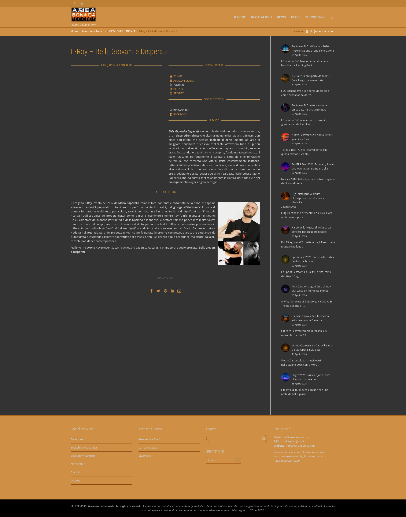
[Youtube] (81, 3)
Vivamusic (145, 456)
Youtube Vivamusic (83, 456)
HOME (241, 17)
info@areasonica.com (296, 437)
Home (74, 31)
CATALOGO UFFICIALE (122, 31)
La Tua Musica (148, 447)
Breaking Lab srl (314, 456)
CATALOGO (263, 17)
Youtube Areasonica (84, 447)
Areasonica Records (94, 31)
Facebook (77, 439)
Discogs (76, 480)
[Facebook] (74, 3)
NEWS (281, 17)
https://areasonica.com (300, 445)
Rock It (75, 472)
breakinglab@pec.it (292, 441)
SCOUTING (316, 17)
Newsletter (78, 464)
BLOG (295, 17)
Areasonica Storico (151, 439)
